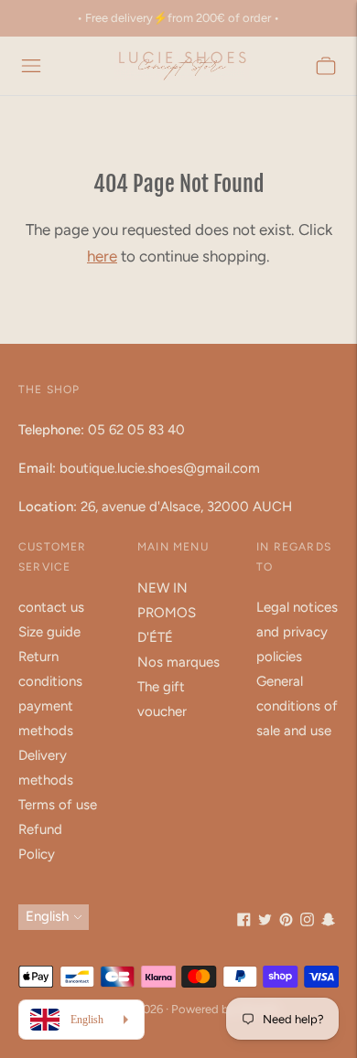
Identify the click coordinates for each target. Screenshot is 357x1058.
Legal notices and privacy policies (297, 632)
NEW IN (162, 588)
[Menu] (31, 66)
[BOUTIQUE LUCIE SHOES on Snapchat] (328, 922)
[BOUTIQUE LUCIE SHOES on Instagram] (307, 922)
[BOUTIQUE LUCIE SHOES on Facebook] (244, 922)
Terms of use (57, 804)
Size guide (49, 632)
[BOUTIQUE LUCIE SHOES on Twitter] (265, 922)
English (47, 916)
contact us (51, 607)
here (102, 256)
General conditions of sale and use (297, 706)
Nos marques (178, 662)
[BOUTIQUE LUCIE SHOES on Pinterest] (286, 922)
